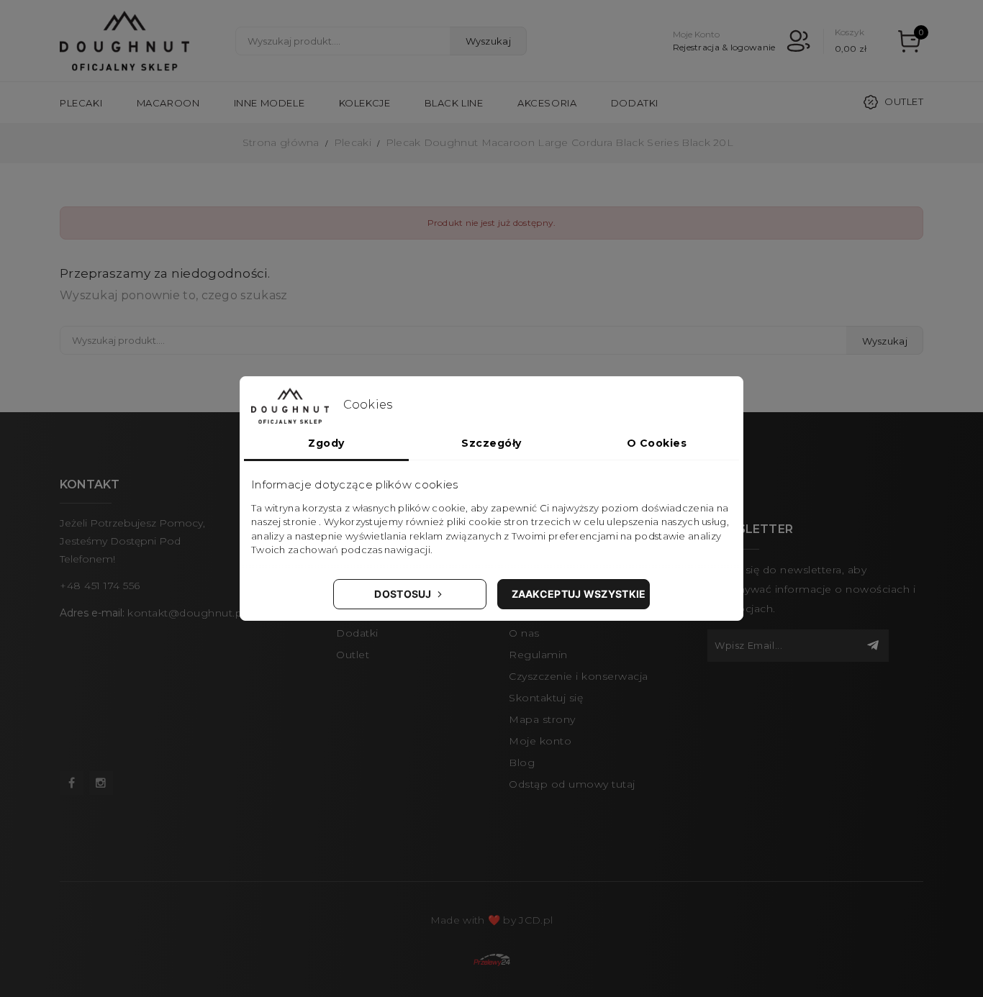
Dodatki (357, 633)
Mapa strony (542, 719)
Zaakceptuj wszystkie (579, 594)
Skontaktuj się (546, 697)
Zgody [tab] (326, 443)
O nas (524, 633)
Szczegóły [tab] (491, 443)
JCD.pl (536, 920)
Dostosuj (404, 594)
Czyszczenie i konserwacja (578, 676)
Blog (522, 762)
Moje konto (540, 740)
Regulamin (538, 654)
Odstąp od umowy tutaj (572, 784)
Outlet (903, 101)
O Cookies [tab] (657, 443)
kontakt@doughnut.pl (186, 612)
